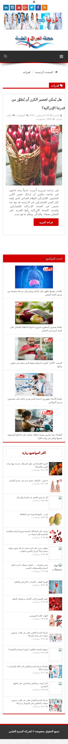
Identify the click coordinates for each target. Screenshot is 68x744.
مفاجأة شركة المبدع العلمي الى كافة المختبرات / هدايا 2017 (27, 669)
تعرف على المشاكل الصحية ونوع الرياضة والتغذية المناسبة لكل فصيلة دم (27, 534)
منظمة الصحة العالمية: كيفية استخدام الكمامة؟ (28, 651)
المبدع (55, 115)
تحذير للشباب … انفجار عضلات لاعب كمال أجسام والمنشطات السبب (29, 568)
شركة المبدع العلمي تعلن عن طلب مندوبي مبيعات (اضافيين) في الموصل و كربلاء (29, 703)
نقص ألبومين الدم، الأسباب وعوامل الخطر (30, 600)
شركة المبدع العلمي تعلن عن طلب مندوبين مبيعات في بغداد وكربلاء (29, 635)
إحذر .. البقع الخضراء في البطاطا (34, 516)
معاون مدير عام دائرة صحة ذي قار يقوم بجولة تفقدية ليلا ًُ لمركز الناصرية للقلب (28, 551)
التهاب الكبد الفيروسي (38, 617)
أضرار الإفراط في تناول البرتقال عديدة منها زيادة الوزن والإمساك (27, 466)
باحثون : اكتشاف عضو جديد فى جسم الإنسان (28, 482)
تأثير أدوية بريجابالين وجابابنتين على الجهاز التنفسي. (30, 686)
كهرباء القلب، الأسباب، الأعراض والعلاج (31, 583)
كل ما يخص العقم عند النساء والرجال (32, 499)
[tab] (34, 452)
